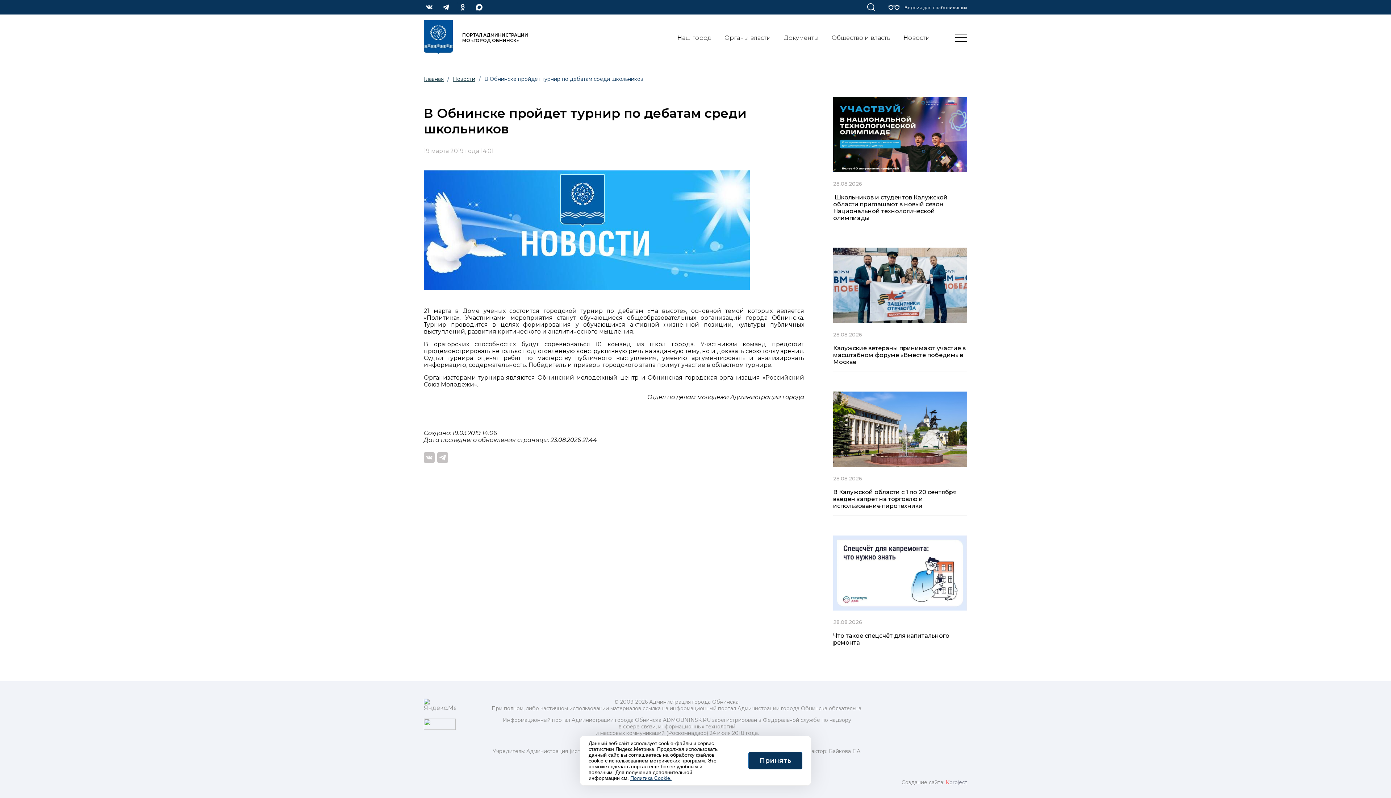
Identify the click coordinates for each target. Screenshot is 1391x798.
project (956, 782)
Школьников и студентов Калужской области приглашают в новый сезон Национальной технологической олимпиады (890, 208)
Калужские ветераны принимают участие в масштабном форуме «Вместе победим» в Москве (899, 355)
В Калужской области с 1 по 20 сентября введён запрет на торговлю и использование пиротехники (895, 499)
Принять (775, 761)
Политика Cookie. (651, 778)
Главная (434, 79)
